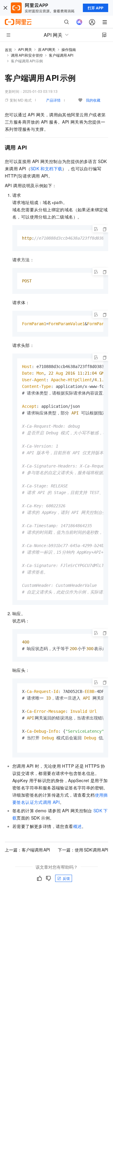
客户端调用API (61, 55)
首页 (8, 49)
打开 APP (95, 8)
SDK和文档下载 (46, 168)
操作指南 (68, 49)
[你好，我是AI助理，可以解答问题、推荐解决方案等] (79, 22)
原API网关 (46, 49)
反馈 (66, 878)
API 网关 (25, 49)
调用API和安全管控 (27, 55)
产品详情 (53, 99)
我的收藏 (93, 99)
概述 (77, 826)
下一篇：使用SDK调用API (83, 850)
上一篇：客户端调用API (27, 850)
